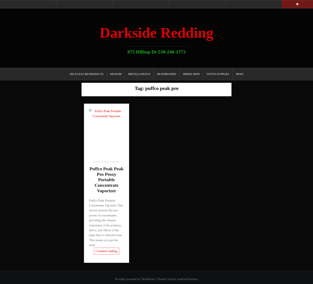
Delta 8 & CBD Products (87, 74)
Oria (170, 279)
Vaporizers (115, 161)
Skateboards (166, 74)
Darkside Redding (156, 33)
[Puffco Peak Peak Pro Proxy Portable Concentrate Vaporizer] (106, 132)
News (239, 74)
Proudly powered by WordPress (135, 279)
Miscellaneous (139, 74)
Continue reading (106, 251)
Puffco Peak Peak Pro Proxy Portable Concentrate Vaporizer (106, 179)
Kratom (115, 74)
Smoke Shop (191, 74)
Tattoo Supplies (217, 74)
